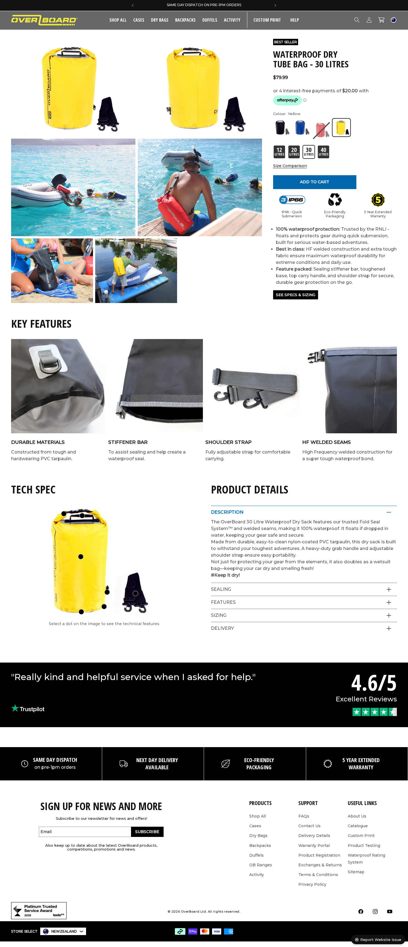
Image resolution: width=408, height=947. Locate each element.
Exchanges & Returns (320, 864)
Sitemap (356, 871)
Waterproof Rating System (366, 859)
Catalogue (358, 825)
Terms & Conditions (318, 874)
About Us (357, 816)
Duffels (209, 20)
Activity (232, 20)
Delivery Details (314, 835)
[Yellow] (341, 127)
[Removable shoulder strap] (135, 593)
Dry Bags (159, 20)
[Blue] (301, 127)
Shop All (257, 816)
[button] (139, 20)
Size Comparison (290, 165)
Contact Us (309, 825)
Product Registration (319, 855)
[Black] (281, 127)
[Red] (321, 130)
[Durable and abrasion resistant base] (81, 612)
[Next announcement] (275, 5)
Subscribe (147, 831)
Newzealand (64, 931)
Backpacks (185, 20)
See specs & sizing (295, 294)
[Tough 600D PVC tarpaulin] (81, 556)
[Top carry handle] (82, 515)
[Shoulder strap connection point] (107, 592)
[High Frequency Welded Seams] (104, 606)
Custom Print (361, 835)
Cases (138, 20)
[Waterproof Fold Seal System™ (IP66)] (64, 513)
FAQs (303, 816)
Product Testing (364, 845)
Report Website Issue (380, 939)
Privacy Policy (312, 884)
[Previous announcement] (133, 5)
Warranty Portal (314, 845)
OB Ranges (260, 864)
